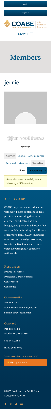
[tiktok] (16, 404)
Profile (22, 156)
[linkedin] (21, 404)
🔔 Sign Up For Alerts (17, 362)
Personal (11, 163)
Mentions (24, 163)
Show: (22, 170)
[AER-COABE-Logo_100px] (25, 21)
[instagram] (11, 404)
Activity (10, 156)
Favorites (37, 163)
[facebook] (5, 404)
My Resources (36, 156)
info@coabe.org (13, 347)
